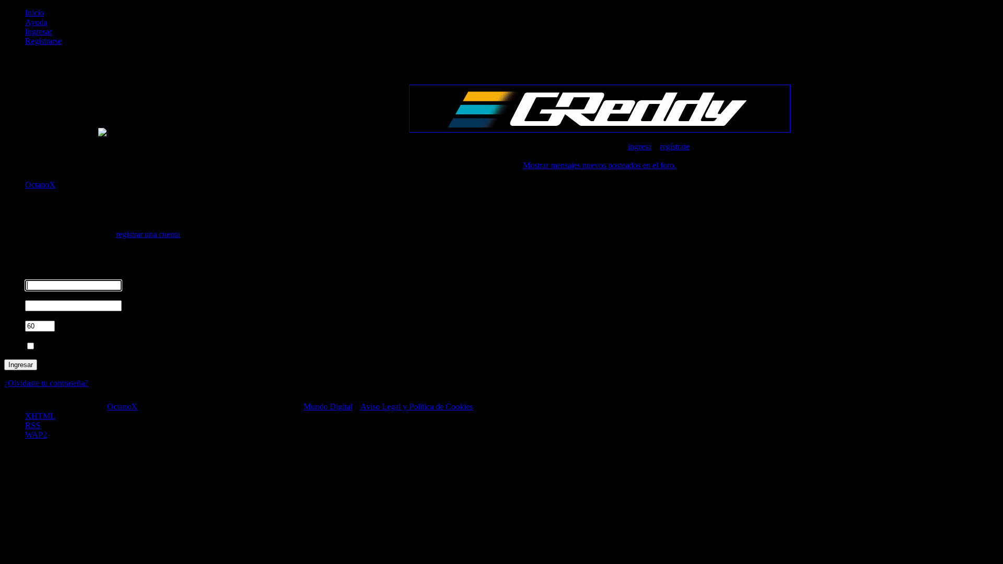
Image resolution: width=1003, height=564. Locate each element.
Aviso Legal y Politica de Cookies (416, 406)
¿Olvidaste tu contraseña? (46, 383)
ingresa (639, 146)
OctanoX (122, 406)
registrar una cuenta (148, 234)
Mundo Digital (328, 406)
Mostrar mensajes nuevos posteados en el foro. (599, 165)
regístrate (675, 146)
